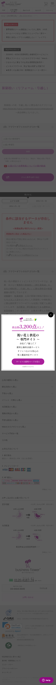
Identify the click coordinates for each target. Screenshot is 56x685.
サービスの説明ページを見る (28, 361)
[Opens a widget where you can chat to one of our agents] (46, 680)
